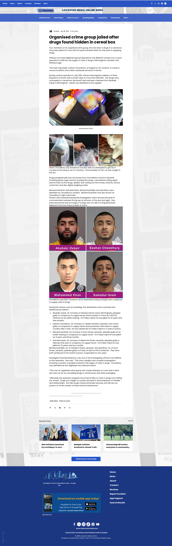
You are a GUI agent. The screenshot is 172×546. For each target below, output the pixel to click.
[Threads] (162, 3)
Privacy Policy (70, 532)
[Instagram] (158, 3)
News (112, 476)
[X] (155, 3)
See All (130, 421)
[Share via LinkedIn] (60, 408)
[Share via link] (65, 408)
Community (115, 18)
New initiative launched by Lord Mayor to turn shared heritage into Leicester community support (53, 446)
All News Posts (44, 18)
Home (113, 472)
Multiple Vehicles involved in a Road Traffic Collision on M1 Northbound (86, 446)
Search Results (117, 502)
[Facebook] (152, 3)
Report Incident (118, 493)
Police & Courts (73, 18)
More (126, 18)
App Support (116, 498)
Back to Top (3, 537)
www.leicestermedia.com (87, 528)
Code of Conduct (101, 532)
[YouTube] (98, 524)
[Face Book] (74, 524)
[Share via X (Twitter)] (55, 408)
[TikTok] (165, 3)
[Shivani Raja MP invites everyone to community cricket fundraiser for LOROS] (118, 432)
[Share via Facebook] (50, 408)
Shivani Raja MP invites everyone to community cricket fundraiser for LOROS (117, 446)
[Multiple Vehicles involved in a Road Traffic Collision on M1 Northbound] (86, 432)
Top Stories (102, 18)
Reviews (114, 489)
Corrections (80, 532)
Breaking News (88, 18)
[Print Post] (70, 408)
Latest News (58, 18)
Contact (114, 485)
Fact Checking (90, 532)
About (113, 480)
